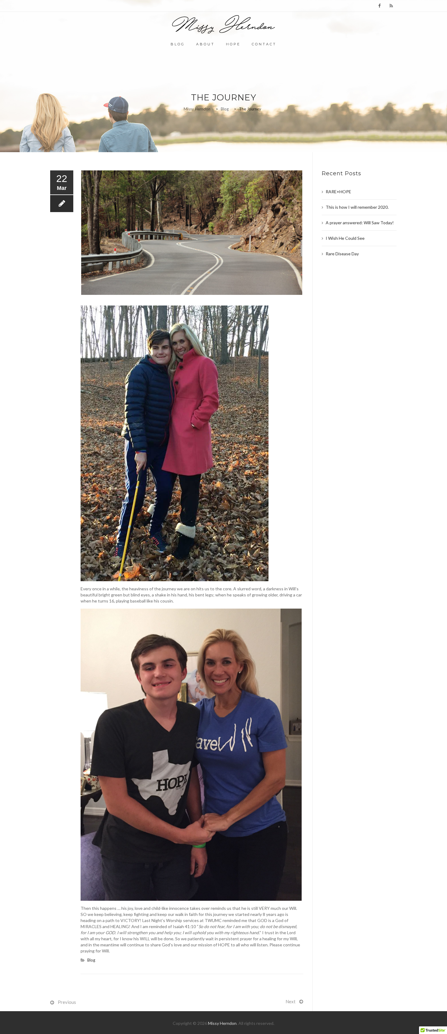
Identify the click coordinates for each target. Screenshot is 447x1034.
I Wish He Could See (345, 238)
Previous (67, 1002)
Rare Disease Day (342, 253)
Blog (178, 44)
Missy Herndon (222, 1023)
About (205, 44)
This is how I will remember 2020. (357, 207)
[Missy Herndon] (223, 24)
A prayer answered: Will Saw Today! (360, 222)
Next (291, 1001)
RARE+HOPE (338, 191)
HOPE (233, 44)
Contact (264, 44)
